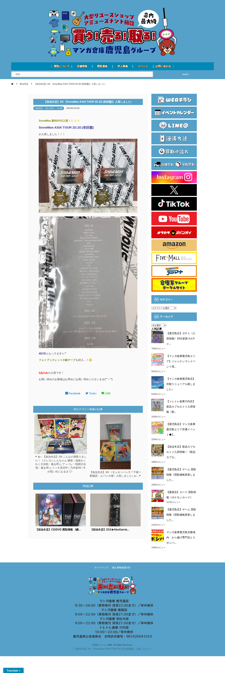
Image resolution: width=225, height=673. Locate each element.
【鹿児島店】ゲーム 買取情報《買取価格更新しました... (181, 474)
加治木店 (38, 108)
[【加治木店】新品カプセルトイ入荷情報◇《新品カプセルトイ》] (157, 450)
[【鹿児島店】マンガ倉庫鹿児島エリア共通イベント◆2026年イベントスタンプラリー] (157, 428)
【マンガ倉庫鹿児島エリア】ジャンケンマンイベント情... (180, 361)
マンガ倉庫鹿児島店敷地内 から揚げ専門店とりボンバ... (180, 537)
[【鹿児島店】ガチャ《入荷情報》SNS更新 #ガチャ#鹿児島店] (157, 337)
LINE (107, 393)
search (185, 74)
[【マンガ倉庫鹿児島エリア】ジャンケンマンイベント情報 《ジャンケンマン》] (157, 359)
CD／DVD (50, 108)
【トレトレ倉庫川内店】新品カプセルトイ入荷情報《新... (180, 406)
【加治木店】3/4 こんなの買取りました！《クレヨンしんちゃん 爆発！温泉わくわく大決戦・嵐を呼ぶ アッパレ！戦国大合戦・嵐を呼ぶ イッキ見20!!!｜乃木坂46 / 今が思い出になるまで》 (61, 464)
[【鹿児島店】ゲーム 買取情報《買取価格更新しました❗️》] (157, 513)
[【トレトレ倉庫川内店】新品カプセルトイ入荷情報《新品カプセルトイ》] (157, 405)
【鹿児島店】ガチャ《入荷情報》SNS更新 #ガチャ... (180, 338)
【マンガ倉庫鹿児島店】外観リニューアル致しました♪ (180, 384)
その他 (59, 108)
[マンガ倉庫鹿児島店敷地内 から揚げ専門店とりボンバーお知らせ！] (157, 536)
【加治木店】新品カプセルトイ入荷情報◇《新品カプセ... (180, 452)
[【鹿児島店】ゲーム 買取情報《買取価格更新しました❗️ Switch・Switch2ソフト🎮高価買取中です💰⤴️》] (157, 473)
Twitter (92, 393)
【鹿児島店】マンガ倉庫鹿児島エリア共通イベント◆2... (180, 429)
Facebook (74, 393)
